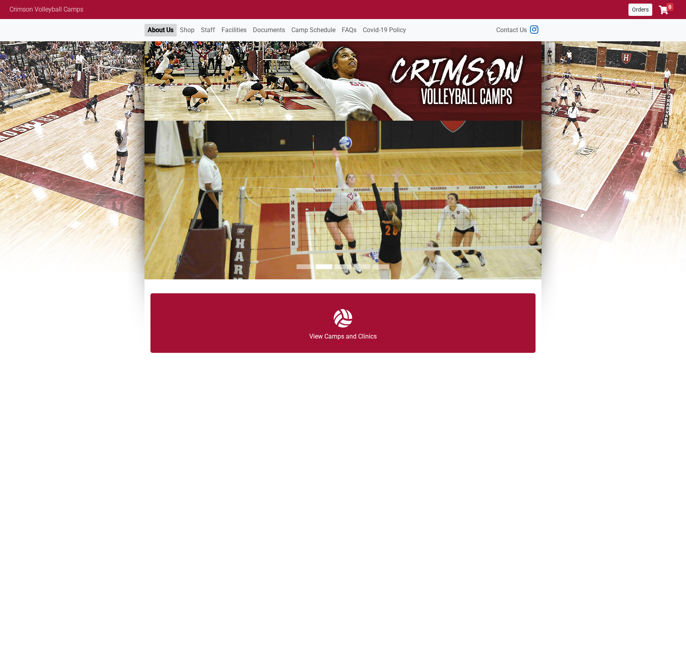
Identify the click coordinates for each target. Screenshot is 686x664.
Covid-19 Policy (384, 30)
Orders (640, 9)
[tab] (305, 266)
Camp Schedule (313, 30)
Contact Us (511, 30)
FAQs (349, 30)
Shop (187, 30)
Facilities (234, 30)
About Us (160, 30)
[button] (666, 10)
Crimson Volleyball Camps (46, 9)
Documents (269, 30)
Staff (208, 30)
